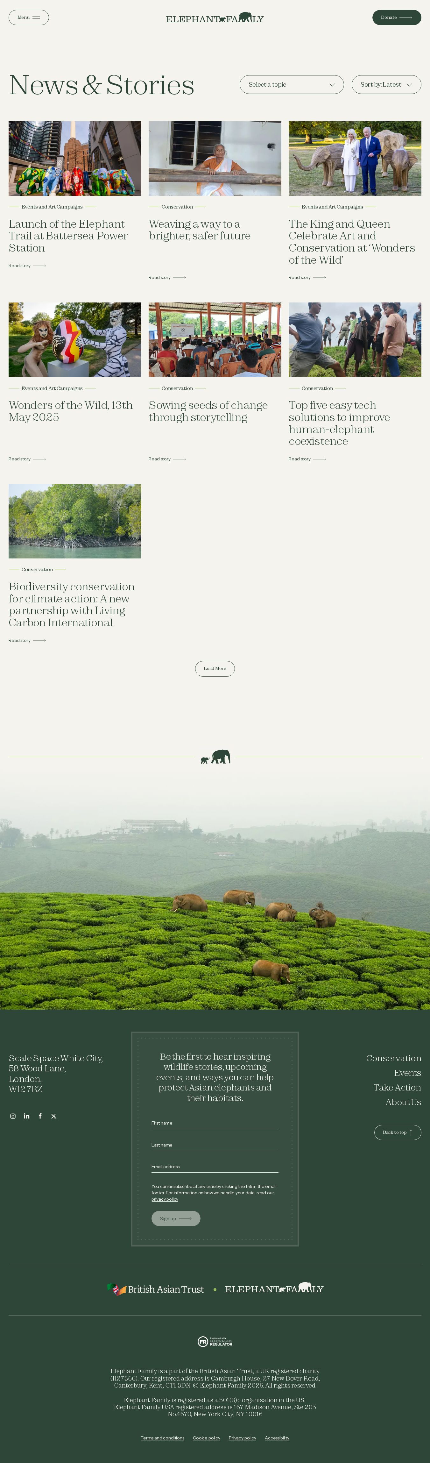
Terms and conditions (162, 1437)
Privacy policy (242, 1437)
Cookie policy (206, 1437)
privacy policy (165, 1199)
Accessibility (277, 1437)
